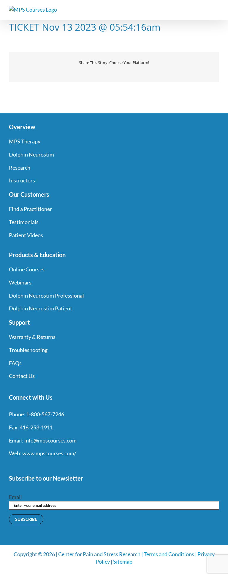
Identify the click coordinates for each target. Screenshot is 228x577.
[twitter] (22, 466)
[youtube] (43, 466)
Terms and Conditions (169, 554)
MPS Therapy (24, 141)
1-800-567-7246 (45, 414)
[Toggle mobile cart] (206, 9)
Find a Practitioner (30, 209)
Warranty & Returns (32, 337)
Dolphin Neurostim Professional (46, 295)
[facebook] (11, 466)
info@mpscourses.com (50, 440)
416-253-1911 (36, 427)
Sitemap (122, 561)
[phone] (75, 466)
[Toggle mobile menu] (216, 9)
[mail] (64, 466)
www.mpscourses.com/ (49, 453)
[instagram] (32, 466)
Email (15, 497)
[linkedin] (54, 466)
